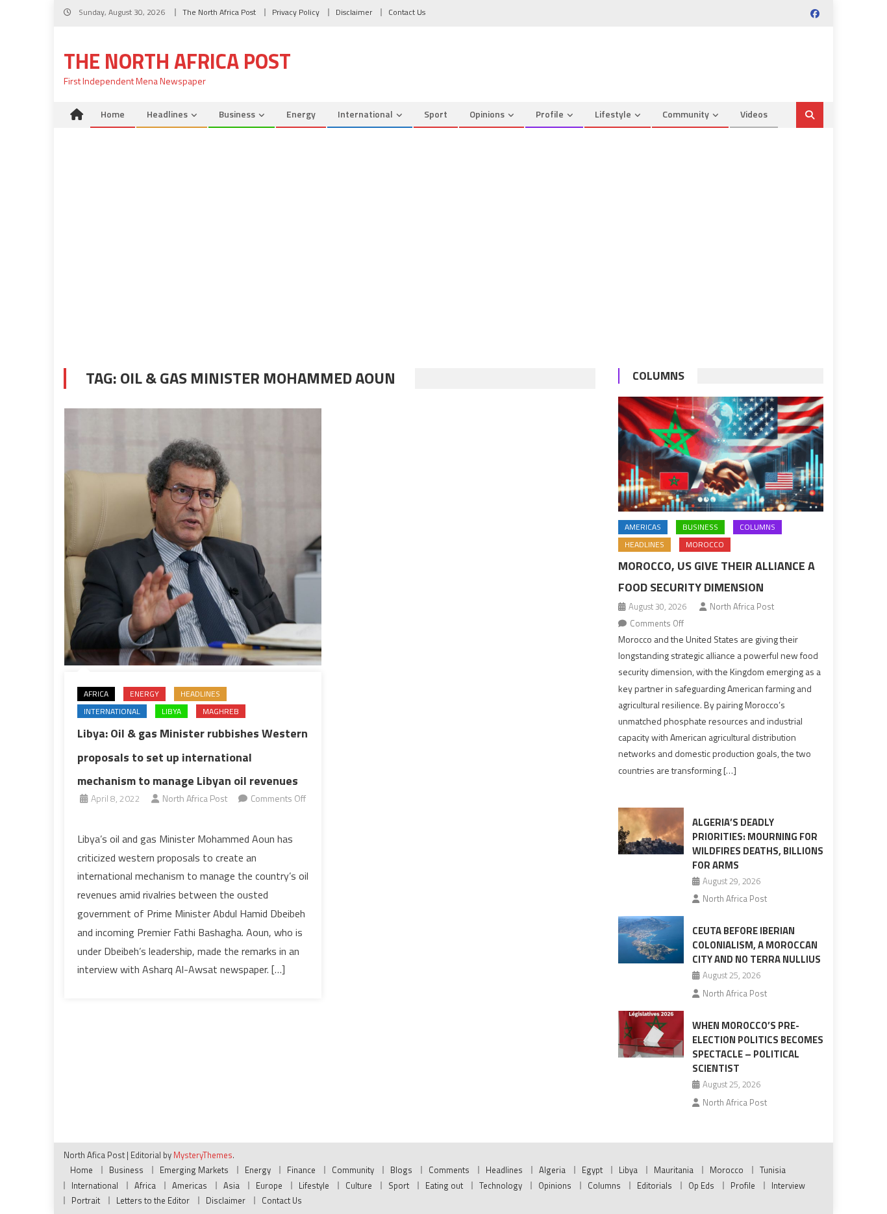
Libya (171, 711)
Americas (643, 527)
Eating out (444, 1185)
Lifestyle (613, 114)
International (365, 114)
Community (685, 114)
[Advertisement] (443, 251)
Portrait (85, 1200)
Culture (358, 1185)
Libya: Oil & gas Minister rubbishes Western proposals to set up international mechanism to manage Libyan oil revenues (192, 757)
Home (113, 114)
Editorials (654, 1185)
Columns (658, 375)
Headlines (167, 114)
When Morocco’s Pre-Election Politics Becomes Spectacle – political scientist (757, 1047)
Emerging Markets (194, 1169)
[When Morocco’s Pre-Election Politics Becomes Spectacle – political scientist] (651, 1034)
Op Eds (701, 1185)
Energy (301, 114)
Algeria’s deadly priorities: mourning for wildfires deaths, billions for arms (757, 844)
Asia (231, 1185)
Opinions (487, 114)
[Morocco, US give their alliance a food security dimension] (720, 454)
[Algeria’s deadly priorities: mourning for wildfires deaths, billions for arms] (651, 831)
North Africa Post (194, 798)
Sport (435, 114)
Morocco (705, 544)
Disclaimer (354, 12)
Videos (754, 114)
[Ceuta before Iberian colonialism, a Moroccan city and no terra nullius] (651, 939)
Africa (96, 694)
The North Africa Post (219, 12)
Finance (301, 1169)
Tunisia (773, 1169)
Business (237, 114)
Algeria (552, 1169)
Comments (449, 1169)
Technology (500, 1185)
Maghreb (221, 711)
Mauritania (673, 1169)
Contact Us (406, 12)
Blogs (401, 1169)
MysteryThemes (202, 1154)
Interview (788, 1185)
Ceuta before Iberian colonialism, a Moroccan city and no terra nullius (756, 945)
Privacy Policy (295, 12)
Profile (550, 114)
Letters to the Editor (153, 1200)
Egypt (592, 1169)
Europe (269, 1185)
